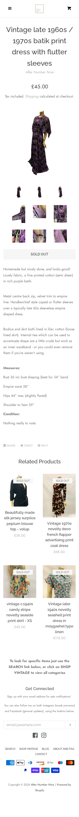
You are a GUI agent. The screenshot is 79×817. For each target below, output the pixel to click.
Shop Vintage (28, 748)
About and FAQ (63, 748)
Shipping (32, 96)
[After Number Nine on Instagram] (44, 736)
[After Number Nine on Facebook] (35, 736)
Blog (45, 748)
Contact (41, 754)
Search (10, 748)
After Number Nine (40, 72)
